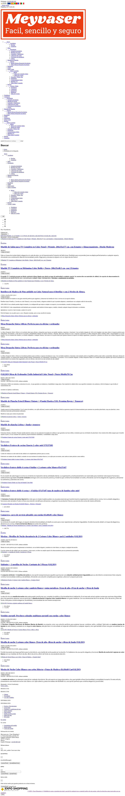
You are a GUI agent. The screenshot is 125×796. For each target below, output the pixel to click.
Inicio (7, 42)
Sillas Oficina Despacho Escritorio (20, 64)
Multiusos (13, 92)
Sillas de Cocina (15, 93)
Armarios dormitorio (16, 51)
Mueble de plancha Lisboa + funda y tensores (20, 425)
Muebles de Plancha (12, 60)
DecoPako (3, 243)
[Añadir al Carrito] (1, 263)
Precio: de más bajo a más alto (32, 235)
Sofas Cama (10, 69)
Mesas (14, 72)
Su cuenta (3, 719)
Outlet (9, 68)
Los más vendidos (9, 697)
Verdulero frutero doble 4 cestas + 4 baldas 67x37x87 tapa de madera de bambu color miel (40, 490)
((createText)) (13, 773)
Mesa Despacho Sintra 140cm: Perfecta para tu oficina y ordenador (30, 324)
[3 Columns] (5, 222)
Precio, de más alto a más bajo (48, 235)
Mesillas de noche (15, 52)
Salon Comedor (13, 71)
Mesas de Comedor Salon (21, 74)
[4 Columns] (5, 220)
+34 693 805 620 (11, 1)
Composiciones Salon (17, 80)
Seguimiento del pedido (10, 725)
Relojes (9, 84)
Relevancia (4, 234)
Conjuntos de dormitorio (17, 57)
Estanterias (14, 78)
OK (2, 216)
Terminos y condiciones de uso (12, 709)
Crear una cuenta (8, 728)
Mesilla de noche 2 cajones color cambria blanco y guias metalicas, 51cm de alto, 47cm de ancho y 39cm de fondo (50, 588)
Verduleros (14, 87)
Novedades (7, 696)
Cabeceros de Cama (16, 55)
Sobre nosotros (8, 710)
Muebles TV (14, 81)
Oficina (10, 61)
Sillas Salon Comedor (17, 83)
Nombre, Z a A (19, 235)
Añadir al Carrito (5, 252)
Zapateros (13, 46)
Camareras (14, 89)
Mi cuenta (6, 717)
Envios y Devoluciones (10, 706)
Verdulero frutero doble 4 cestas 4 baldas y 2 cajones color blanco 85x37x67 (33, 467)
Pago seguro (7, 712)
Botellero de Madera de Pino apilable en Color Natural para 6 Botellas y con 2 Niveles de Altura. (43, 292)
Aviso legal (7, 707)
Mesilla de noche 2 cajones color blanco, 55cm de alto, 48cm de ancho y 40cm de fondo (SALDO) (43, 642)
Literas (13, 58)
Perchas (13, 45)
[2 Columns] (5, 224)
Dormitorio (11, 49)
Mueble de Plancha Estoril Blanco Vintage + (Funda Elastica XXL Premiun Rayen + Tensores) (42, 401)
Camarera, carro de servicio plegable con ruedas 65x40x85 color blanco (32, 515)
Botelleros (10, 66)
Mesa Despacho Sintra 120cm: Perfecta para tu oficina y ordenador (30, 348)
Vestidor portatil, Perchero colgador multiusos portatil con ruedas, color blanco (35, 616)
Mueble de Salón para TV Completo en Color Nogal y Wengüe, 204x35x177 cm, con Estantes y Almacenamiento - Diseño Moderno (57, 247)
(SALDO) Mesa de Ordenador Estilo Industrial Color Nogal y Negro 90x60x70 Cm (37, 374)
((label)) (3, 772)
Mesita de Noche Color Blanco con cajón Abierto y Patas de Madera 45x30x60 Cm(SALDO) (41, 669)
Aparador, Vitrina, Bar (17, 77)
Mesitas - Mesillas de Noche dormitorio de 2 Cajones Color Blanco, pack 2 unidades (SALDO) (41, 536)
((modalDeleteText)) (14, 763)
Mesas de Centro (18, 75)
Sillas (8, 48)
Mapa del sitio (8, 715)
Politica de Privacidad (10, 714)
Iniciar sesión (7, 727)
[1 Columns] (5, 226)
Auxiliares (11, 43)
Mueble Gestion (5, 288)
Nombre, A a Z (11, 235)
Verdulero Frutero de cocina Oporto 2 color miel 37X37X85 (27, 445)
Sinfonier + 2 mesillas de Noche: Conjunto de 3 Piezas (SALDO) (28, 564)
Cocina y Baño (12, 86)
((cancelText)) (4, 763)
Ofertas (6, 694)
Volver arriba (5, 686)
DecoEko (3, 532)
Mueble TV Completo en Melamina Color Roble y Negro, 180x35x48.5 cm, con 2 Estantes (39, 268)
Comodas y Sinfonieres (17, 54)
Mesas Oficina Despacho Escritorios (20, 63)
